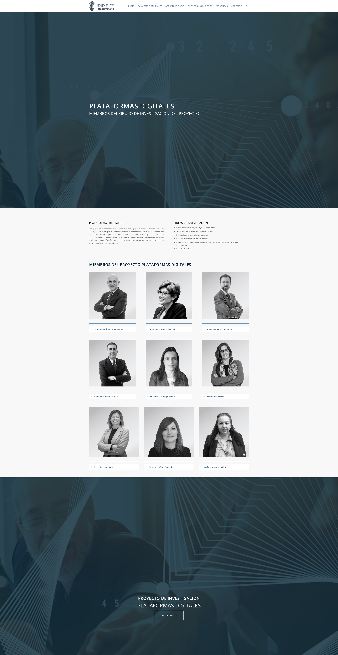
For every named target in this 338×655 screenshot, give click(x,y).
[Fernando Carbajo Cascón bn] (112, 295)
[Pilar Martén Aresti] (225, 363)
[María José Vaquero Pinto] (224, 432)
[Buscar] (246, 6)
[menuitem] (131, 6)
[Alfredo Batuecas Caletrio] (112, 363)
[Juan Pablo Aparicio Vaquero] (225, 295)
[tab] (112, 329)
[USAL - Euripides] (102, 6)
